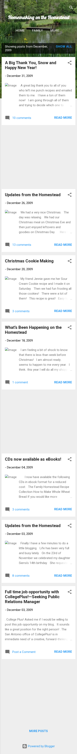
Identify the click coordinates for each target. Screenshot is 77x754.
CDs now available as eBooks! (33, 459)
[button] (69, 63)
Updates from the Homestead (33, 194)
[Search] (71, 8)
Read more (63, 118)
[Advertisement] (38, 157)
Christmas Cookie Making (29, 261)
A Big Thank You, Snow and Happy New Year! (30, 65)
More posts (38, 731)
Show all (64, 46)
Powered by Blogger (41, 746)
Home (20, 30)
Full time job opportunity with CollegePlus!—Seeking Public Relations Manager (32, 596)
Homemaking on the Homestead (38, 17)
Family (37, 30)
